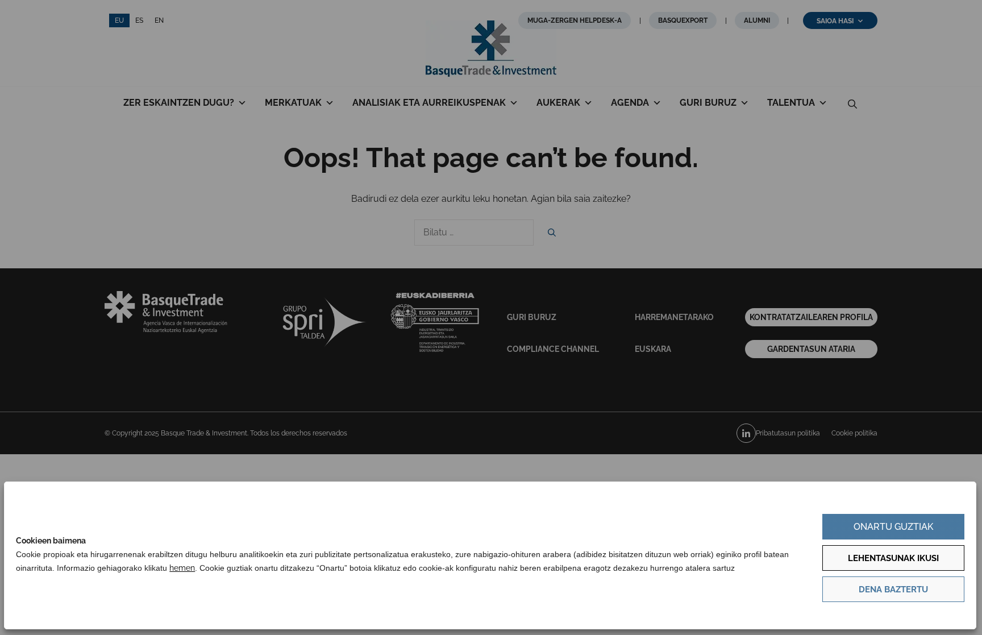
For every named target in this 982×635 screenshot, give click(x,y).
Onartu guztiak (893, 526)
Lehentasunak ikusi (893, 558)
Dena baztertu (893, 589)
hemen (182, 567)
